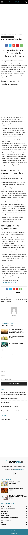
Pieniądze (3, 524)
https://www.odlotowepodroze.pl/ (9, 282)
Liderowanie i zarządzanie (9, 36)
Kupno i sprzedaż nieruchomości (9, 518)
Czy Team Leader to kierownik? (17, 343)
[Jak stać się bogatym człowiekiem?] (4, 483)
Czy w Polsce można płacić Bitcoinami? (6, 300)
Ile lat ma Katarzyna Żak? (21, 300)
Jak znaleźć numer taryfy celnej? (16, 489)
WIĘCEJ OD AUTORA (7, 325)
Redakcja (5, 41)
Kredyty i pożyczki (6, 506)
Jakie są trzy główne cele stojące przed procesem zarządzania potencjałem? (16, 331)
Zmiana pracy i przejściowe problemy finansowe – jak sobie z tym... (17, 497)
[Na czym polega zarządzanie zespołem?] (4, 337)
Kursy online (4, 511)
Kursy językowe (5, 515)
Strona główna (4, 34)
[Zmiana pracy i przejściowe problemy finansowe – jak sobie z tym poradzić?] (4, 497)
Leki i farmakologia (6, 520)
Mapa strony (14, 530)
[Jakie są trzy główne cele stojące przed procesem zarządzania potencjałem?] (4, 331)
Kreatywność (4, 513)
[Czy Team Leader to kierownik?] (4, 344)
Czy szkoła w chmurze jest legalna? (9, 406)
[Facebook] (12, 473)
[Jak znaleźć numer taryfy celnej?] (4, 490)
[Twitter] (16, 473)
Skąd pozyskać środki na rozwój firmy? (10, 411)
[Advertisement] (14, 18)
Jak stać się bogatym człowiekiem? (14, 482)
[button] (26, 2)
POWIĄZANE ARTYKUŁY (7, 323)
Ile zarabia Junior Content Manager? (9, 398)
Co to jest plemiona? (5, 402)
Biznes (2, 36)
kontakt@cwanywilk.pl (19, 469)
